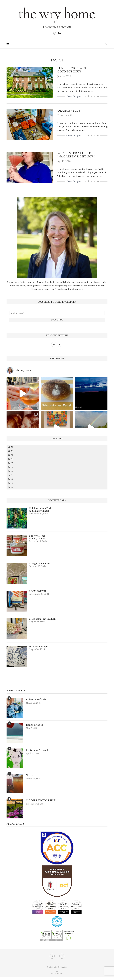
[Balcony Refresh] (15, 708)
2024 (10, 447)
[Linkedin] (59, 33)
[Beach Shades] (15, 733)
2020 (10, 463)
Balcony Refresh (36, 699)
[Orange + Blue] (30, 124)
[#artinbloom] (57, 427)
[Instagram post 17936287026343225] (57, 393)
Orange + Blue (68, 110)
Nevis (29, 775)
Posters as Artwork (37, 750)
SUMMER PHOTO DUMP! (41, 800)
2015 (10, 483)
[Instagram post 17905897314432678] (91, 393)
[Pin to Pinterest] (94, 96)
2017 (10, 475)
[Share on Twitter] (91, 96)
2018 (10, 471)
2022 (10, 455)
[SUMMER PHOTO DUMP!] (15, 808)
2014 (10, 487)
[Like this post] (85, 96)
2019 (10, 467)
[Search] (106, 44)
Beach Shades (34, 724)
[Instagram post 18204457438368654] (23, 393)
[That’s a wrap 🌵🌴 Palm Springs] (91, 427)
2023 (10, 451)
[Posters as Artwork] (15, 758)
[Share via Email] (98, 96)
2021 (10, 459)
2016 (10, 479)
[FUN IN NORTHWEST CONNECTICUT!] (30, 82)
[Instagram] (55, 33)
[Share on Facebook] (88, 96)
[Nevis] (15, 783)
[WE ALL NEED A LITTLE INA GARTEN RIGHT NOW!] (30, 167)
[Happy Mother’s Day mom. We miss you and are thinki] (23, 427)
